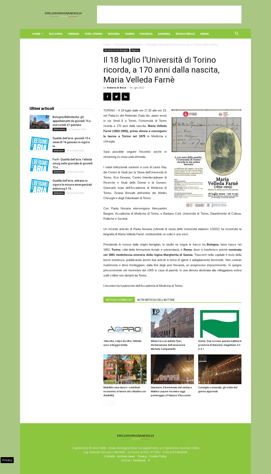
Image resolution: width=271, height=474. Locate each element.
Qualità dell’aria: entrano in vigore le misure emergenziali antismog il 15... (72, 184)
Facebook (139, 460)
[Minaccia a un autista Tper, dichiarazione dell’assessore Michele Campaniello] (172, 323)
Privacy (142, 456)
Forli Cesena (93, 34)
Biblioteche (59, 129)
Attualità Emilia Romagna (128, 44)
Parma (129, 34)
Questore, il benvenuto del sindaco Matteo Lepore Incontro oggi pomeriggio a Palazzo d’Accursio (171, 391)
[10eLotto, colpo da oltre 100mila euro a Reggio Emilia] (125, 323)
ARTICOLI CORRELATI (119, 299)
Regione (135, 50)
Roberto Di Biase (116, 87)
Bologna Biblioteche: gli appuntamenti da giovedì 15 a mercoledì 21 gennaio (72, 121)
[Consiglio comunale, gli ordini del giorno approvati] (219, 369)
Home (36, 34)
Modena (114, 34)
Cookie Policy (157, 456)
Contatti (109, 456)
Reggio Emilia (185, 34)
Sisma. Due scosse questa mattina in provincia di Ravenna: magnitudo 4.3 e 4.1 (219, 345)
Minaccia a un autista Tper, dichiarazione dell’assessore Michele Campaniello (168, 345)
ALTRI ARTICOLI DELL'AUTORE (156, 299)
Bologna (55, 34)
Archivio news (126, 456)
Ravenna (164, 34)
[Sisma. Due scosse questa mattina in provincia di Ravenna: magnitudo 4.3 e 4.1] (219, 323)
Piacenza (146, 34)
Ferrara (73, 34)
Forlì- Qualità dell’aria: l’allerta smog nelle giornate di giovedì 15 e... (73, 163)
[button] (236, 34)
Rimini (204, 34)
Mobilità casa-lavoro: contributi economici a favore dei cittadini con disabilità (124, 391)
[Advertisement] (169, 14)
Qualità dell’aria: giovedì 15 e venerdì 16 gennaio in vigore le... (71, 142)
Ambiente (58, 150)
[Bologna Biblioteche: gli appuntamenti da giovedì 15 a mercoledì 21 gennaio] (39, 122)
